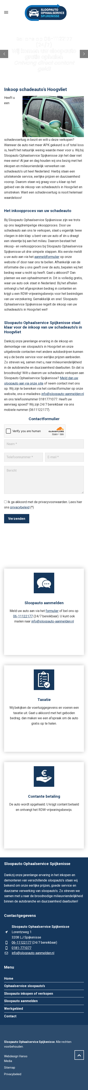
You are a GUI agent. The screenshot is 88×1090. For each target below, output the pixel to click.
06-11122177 (23, 616)
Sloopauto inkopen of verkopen (28, 994)
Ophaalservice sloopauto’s (24, 986)
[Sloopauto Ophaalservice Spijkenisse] (44, 12)
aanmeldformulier (46, 257)
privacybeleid (19, 507)
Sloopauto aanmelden (21, 1001)
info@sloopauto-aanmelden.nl (62, 394)
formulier (52, 611)
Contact (10, 1016)
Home (8, 978)
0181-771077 (21, 948)
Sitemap (9, 1067)
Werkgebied (13, 1009)
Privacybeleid (12, 1074)
